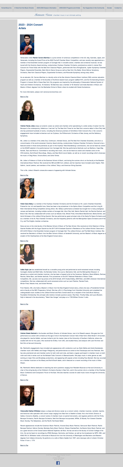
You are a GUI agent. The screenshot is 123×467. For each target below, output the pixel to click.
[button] (93, 8)
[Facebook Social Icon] (58, 463)
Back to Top (24, 97)
